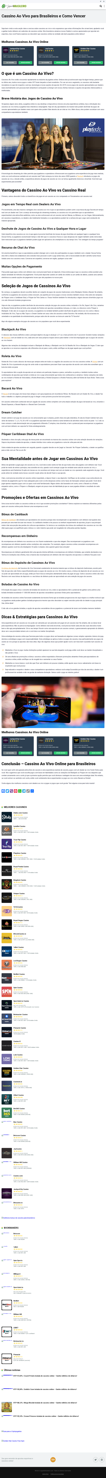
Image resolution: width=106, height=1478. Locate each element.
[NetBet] (7, 1310)
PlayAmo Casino (19, 853)
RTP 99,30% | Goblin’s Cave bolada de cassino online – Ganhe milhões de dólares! (45, 1389)
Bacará (5, 394)
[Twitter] (100, 1)
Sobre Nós (45, 1474)
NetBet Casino (19, 974)
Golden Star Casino (88, 49)
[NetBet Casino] (7, 983)
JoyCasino (49, 49)
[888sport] (6, 1273)
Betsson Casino (19, 1135)
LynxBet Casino (19, 826)
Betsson (16, 1234)
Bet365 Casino (19, 1109)
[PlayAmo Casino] (7, 862)
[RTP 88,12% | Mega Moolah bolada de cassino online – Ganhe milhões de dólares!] (7, 1412)
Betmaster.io (18, 1341)
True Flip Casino (19, 840)
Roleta (94, 362)
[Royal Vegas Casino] (7, 929)
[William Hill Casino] (7, 1161)
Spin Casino (18, 988)
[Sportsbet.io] (7, 1286)
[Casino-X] (7, 1050)
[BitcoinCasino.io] (7, 943)
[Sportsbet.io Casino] (7, 1010)
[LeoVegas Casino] (7, 970)
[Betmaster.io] (7, 1340)
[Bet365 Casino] (7, 1117)
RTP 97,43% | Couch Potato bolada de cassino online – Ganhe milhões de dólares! (45, 1376)
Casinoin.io (17, 1082)
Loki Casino (18, 1055)
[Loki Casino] (7, 1064)
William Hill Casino (20, 1162)
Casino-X (16, 1041)
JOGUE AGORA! (25, 62)
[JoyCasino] (41, 52)
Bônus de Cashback (9, 520)
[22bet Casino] (7, 1104)
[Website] (103, 1)
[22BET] (7, 1336)
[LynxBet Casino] (7, 835)
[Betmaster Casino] (7, 1023)
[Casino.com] (7, 1175)
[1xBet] (4, 1246)
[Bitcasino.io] (7, 1202)
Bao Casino (17, 1122)
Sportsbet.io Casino (21, 1001)
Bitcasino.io (18, 1203)
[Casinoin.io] (7, 1090)
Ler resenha (10, 62)
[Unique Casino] (7, 902)
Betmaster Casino (20, 1014)
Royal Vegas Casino (21, 920)
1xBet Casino (18, 947)
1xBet (15, 1247)
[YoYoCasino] (7, 916)
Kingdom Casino (19, 880)
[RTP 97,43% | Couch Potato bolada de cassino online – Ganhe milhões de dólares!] (7, 1375)
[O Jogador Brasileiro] (14, 6)
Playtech (80, 176)
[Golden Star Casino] (76, 52)
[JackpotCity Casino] (5, 52)
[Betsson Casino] (7, 1134)
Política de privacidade (57, 1474)
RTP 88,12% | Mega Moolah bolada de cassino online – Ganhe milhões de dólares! (45, 1403)
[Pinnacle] (7, 1363)
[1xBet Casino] (7, 956)
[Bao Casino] (6, 1121)
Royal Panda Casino (21, 867)
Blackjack (7, 338)
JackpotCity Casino (17, 49)
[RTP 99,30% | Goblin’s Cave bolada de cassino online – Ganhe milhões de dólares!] (7, 1388)
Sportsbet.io (18, 1287)
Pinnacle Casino (19, 1028)
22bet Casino (18, 1095)
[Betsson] (5, 1233)
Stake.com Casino (20, 813)
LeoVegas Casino (20, 961)
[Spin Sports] (7, 1259)
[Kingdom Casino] (7, 889)
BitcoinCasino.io (19, 934)
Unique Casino (19, 894)
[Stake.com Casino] (7, 822)
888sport (16, 1274)
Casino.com (18, 1176)
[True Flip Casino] (7, 849)
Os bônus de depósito (10, 568)
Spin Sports (17, 1260)
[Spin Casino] (7, 996)
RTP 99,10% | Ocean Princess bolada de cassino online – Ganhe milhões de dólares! (46, 1416)
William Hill (17, 1314)
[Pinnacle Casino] (7, 1037)
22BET (15, 1328)
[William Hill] (6, 1313)
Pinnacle (16, 1355)
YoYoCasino (18, 907)
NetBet (16, 1301)
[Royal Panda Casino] (7, 875)
